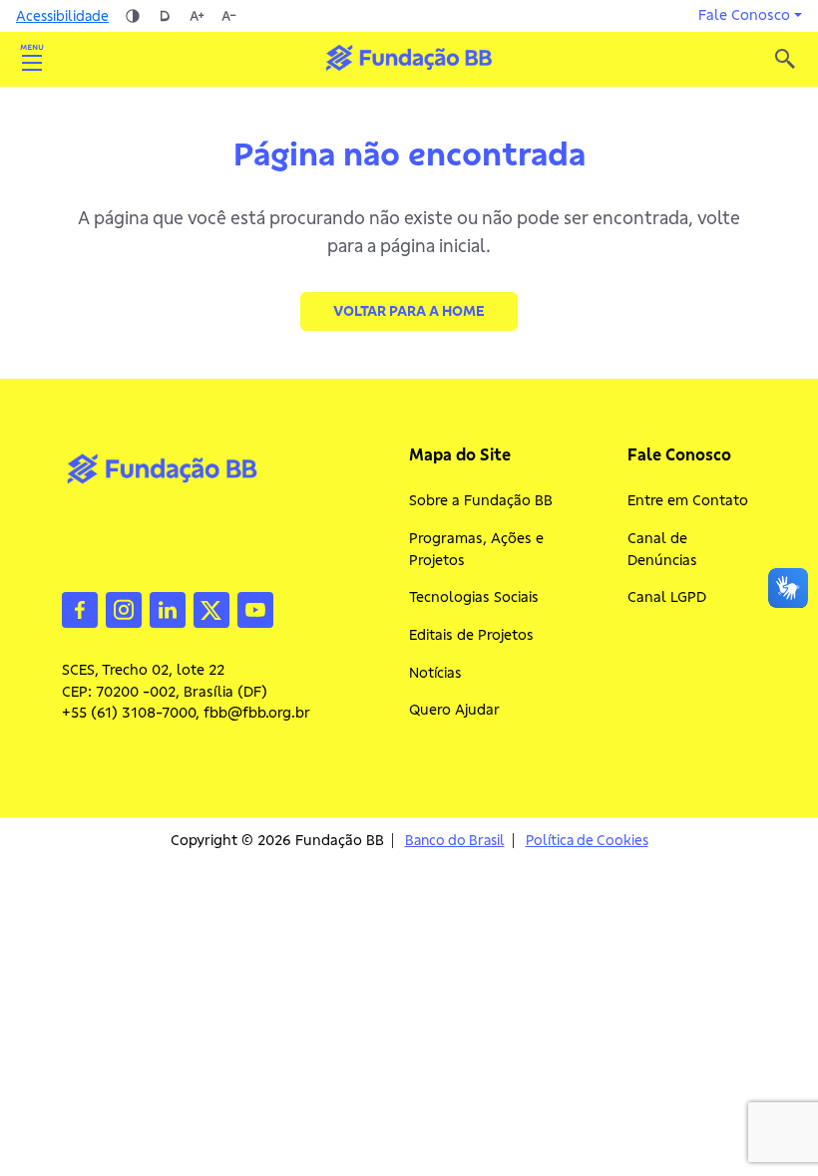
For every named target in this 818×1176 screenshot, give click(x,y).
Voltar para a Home (409, 311)
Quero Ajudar (454, 710)
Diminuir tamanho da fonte (228, 16)
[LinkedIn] (168, 608)
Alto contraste (133, 16)
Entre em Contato (687, 500)
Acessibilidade (62, 16)
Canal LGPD (666, 597)
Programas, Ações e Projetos (476, 549)
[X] (211, 608)
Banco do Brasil (455, 840)
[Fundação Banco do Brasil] (785, 59)
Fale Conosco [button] (744, 15)
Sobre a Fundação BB (481, 500)
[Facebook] (80, 608)
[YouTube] (255, 608)
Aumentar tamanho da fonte (196, 16)
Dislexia (165, 16)
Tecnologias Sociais (474, 597)
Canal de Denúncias (662, 549)
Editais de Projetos (471, 635)
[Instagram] (124, 608)
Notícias (435, 673)
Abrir (32, 59)
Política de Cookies (587, 840)
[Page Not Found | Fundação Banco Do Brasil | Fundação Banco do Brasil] (408, 58)
